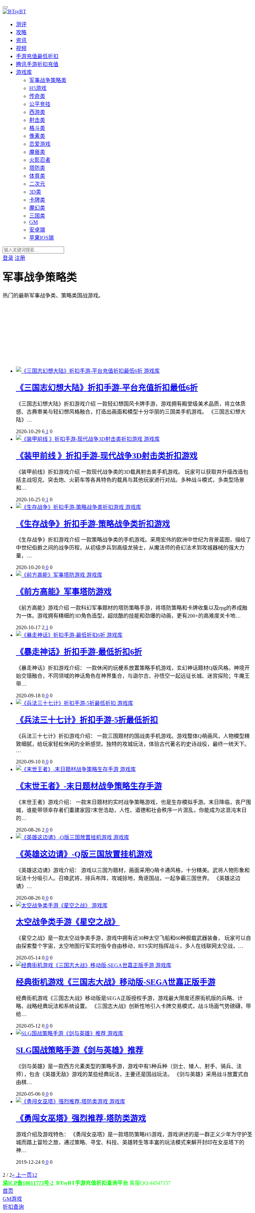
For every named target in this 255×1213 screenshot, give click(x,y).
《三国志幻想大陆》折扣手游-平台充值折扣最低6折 (107, 387)
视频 (21, 48)
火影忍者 (39, 160)
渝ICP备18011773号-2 (28, 1183)
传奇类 (37, 96)
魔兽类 (37, 152)
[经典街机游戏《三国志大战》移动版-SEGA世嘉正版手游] (85, 965)
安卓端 (37, 230)
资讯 (21, 40)
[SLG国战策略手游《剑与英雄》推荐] (61, 1033)
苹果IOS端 (41, 238)
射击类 (37, 120)
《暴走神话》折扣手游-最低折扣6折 (79, 652)
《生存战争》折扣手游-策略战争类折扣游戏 (93, 524)
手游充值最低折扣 (37, 56)
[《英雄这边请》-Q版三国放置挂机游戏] (64, 837)
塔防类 (37, 168)
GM (33, 222)
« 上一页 (22, 1175)
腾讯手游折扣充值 (37, 64)
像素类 (37, 136)
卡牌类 (37, 200)
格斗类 (37, 128)
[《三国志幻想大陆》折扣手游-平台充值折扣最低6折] (80, 371)
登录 (8, 258)
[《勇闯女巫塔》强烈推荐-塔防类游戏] (62, 1101)
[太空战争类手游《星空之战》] (54, 905)
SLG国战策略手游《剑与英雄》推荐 (79, 1050)
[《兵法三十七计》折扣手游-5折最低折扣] (66, 703)
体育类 (37, 176)
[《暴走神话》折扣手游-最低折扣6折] (61, 635)
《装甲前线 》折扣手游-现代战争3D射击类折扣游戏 (107, 456)
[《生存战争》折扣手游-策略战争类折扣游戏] (70, 507)
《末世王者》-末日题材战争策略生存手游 (89, 786)
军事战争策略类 (47, 80)
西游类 (37, 112)
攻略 (21, 32)
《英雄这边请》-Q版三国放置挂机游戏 (84, 854)
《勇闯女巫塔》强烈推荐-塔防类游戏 (81, 1118)
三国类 (37, 216)
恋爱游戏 (39, 144)
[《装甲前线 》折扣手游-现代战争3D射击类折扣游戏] (80, 439)
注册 (20, 258)
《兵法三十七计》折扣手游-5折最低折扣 (87, 720)
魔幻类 (37, 208)
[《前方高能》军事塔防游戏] (51, 575)
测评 (21, 24)
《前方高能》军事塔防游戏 (64, 591)
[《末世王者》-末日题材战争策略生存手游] (68, 769)
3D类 (35, 192)
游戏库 (24, 72)
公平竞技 (39, 104)
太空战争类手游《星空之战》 (68, 922)
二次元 (37, 184)
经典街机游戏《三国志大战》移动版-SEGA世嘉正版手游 (115, 982)
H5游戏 (37, 88)
